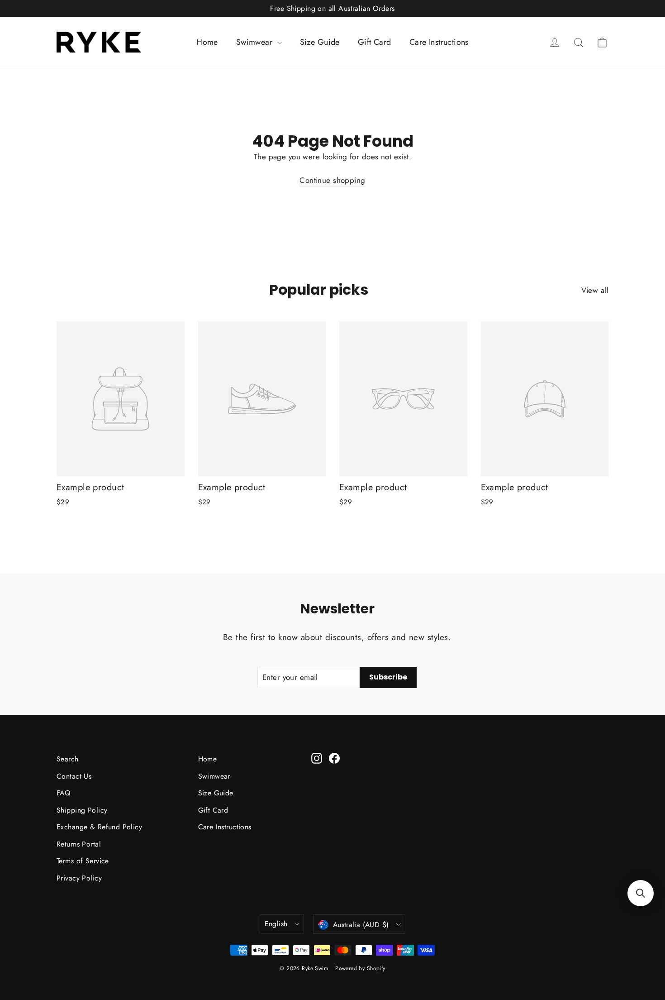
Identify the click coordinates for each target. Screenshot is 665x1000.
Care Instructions (439, 42)
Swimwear (255, 42)
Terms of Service (83, 861)
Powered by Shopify (360, 968)
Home (207, 42)
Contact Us (74, 776)
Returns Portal (79, 844)
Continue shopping (332, 180)
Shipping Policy (82, 810)
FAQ (63, 793)
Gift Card (374, 42)
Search (68, 759)
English (276, 924)
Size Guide (320, 42)
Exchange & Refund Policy (99, 827)
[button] (640, 893)
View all (594, 290)
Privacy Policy (79, 878)
